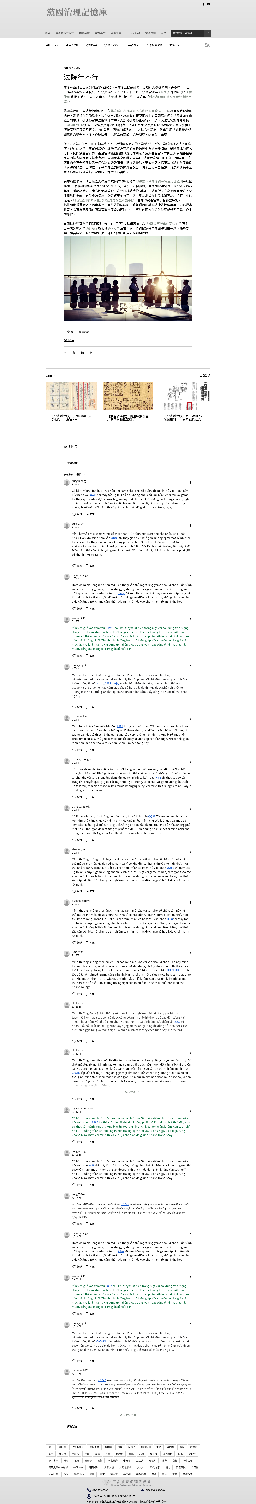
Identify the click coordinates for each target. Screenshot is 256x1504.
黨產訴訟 (84, 331)
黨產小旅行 (112, 45)
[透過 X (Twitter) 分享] (73, 352)
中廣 (87, 1453)
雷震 (174, 1474)
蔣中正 (114, 1474)
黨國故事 (91, 45)
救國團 (108, 1447)
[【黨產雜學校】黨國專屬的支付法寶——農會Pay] (71, 396)
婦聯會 (170, 1447)
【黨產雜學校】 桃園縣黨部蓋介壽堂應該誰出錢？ (128, 418)
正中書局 (53, 1460)
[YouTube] (208, 4)
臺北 (50, 1447)
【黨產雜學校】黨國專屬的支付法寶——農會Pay (71, 417)
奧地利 (141, 1467)
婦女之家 (155, 1467)
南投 (174, 1460)
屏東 (108, 1453)
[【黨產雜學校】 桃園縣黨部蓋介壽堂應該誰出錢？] (128, 396)
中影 (158, 1447)
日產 (180, 1453)
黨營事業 (94, 1447)
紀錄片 (131, 1447)
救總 (182, 1447)
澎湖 (66, 1474)
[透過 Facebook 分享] (65, 352)
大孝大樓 (109, 1467)
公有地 (62, 1453)
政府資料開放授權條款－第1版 (147, 1501)
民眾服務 (53, 1474)
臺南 (92, 1474)
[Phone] (89, 1490)
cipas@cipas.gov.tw (157, 1490)
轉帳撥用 (146, 1447)
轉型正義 (141, 1474)
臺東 (102, 1474)
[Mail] (142, 1490)
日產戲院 (181, 1467)
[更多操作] (190, 482)
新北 (167, 1467)
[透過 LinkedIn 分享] (82, 352)
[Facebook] (203, 4)
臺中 (50, 1453)
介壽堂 (152, 1460)
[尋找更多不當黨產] (207, 33)
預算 (131, 1453)
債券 (164, 1460)
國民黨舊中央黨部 (58, 1467)
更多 (172, 45)
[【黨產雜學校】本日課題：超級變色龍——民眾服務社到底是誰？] (184, 396)
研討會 (69, 331)
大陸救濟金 (125, 1467)
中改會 (127, 1460)
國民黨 (62, 1447)
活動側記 (133, 45)
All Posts (52, 45)
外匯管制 (78, 1467)
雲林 (164, 1474)
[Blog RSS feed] (207, 45)
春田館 (195, 1467)
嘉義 (97, 1453)
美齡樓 (75, 1453)
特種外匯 (79, 1474)
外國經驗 (94, 1467)
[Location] (89, 1496)
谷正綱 (127, 1474)
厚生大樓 (188, 1460)
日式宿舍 (167, 1453)
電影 (76, 1460)
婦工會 (153, 1453)
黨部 (100, 1460)
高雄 (141, 1453)
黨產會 (88, 1460)
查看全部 (205, 375)
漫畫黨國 (71, 45)
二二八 (139, 1460)
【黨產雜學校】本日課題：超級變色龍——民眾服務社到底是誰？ (184, 417)
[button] (100, 33)
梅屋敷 (193, 1447)
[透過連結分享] (90, 352)
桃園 (120, 1447)
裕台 (66, 1460)
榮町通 (192, 1453)
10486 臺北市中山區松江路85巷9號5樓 (113, 1496)
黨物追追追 (154, 45)
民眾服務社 (78, 1447)
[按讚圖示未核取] (74, 514)
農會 (154, 1474)
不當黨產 (113, 1460)
